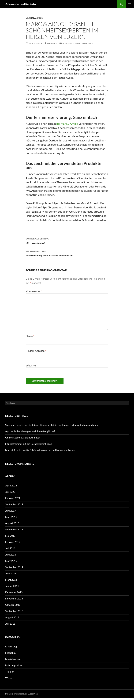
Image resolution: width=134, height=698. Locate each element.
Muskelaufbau (34, 18)
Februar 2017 (12, 542)
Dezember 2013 (14, 592)
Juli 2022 (10, 491)
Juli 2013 (10, 623)
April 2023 (11, 485)
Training (9, 671)
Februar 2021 (12, 498)
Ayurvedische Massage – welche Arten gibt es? (30, 431)
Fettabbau (10, 652)
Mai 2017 (10, 535)
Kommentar (34, 291)
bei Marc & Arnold (67, 123)
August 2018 (12, 523)
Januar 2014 (12, 585)
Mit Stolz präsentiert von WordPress (21, 693)
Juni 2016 (10, 554)
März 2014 (11, 579)
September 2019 (14, 504)
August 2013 (12, 617)
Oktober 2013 (12, 604)
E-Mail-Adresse (36, 350)
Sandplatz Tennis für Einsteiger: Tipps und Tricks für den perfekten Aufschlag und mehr (52, 424)
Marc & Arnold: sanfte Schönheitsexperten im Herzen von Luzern (40, 450)
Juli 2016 (10, 548)
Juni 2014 (10, 573)
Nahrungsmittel (13, 665)
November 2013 (14, 598)
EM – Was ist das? (37, 240)
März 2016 (11, 560)
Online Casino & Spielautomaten (22, 437)
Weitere (9, 677)
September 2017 (14, 529)
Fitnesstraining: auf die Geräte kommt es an (49, 253)
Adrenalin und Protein (20, 4)
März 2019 (11, 516)
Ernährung (11, 646)
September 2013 (14, 611)
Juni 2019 (10, 510)
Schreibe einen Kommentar (77, 43)
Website (31, 365)
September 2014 (14, 567)
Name (30, 336)
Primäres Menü (130, 4)
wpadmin (52, 43)
